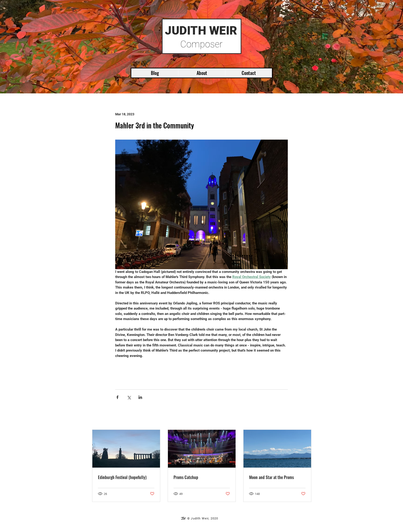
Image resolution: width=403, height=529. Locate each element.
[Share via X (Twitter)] (129, 397)
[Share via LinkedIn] (140, 397)
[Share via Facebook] (117, 397)
